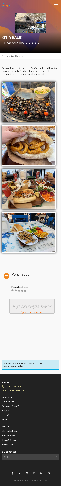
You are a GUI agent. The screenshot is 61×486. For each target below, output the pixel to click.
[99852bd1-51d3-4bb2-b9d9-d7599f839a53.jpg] (28, 232)
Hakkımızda (8, 401)
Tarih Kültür (7, 444)
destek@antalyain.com (15, 390)
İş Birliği (6, 415)
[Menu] (56, 5)
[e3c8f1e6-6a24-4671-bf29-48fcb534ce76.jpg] (28, 145)
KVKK (5, 419)
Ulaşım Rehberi (9, 431)
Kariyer (5, 410)
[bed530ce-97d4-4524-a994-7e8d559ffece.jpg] (28, 102)
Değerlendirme (19, 287)
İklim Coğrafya (9, 440)
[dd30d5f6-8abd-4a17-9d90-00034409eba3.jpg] (28, 188)
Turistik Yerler (8, 435)
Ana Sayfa (9, 56)
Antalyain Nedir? (10, 406)
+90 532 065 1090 (13, 386)
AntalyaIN (15, 5)
